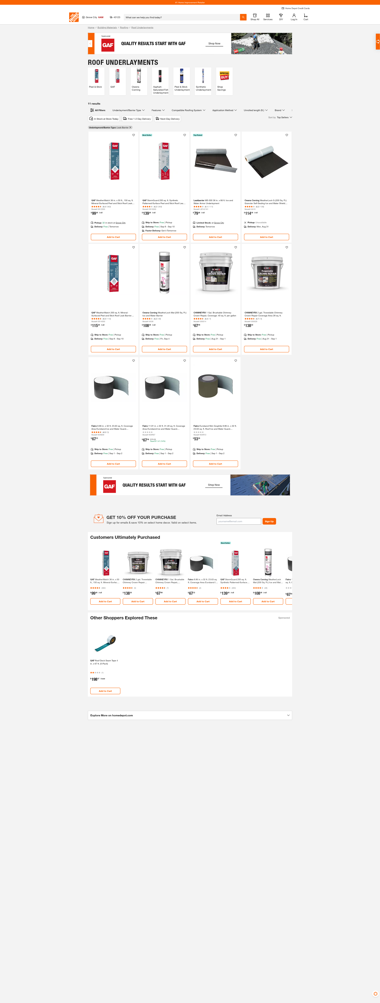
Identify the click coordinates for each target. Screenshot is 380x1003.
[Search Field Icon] (243, 17)
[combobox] (182, 17)
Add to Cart (113, 237)
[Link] (113, 187)
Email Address (224, 515)
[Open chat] (378, 42)
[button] (280, 117)
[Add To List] (133, 135)
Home (91, 27)
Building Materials (107, 27)
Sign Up (269, 521)
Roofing (124, 27)
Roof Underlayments (142, 27)
